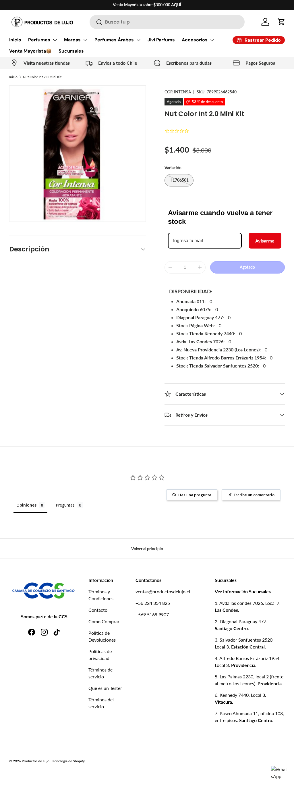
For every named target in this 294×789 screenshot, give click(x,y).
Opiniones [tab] (26, 505)
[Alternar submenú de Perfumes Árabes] (138, 39)
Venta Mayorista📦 (30, 51)
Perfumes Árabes (114, 40)
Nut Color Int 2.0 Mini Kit (42, 77)
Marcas (72, 40)
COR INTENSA (178, 91)
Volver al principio (147, 548)
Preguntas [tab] (65, 505)
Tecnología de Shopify (68, 761)
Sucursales (71, 51)
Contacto (97, 610)
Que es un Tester (105, 688)
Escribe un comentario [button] (254, 494)
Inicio (15, 40)
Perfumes (39, 40)
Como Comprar (103, 621)
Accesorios (195, 40)
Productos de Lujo (35, 761)
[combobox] (167, 22)
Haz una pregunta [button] (194, 494)
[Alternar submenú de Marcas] (85, 39)
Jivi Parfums (161, 40)
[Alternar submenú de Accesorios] (212, 39)
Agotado (247, 267)
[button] (281, 22)
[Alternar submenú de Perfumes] (54, 39)
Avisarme (264, 240)
